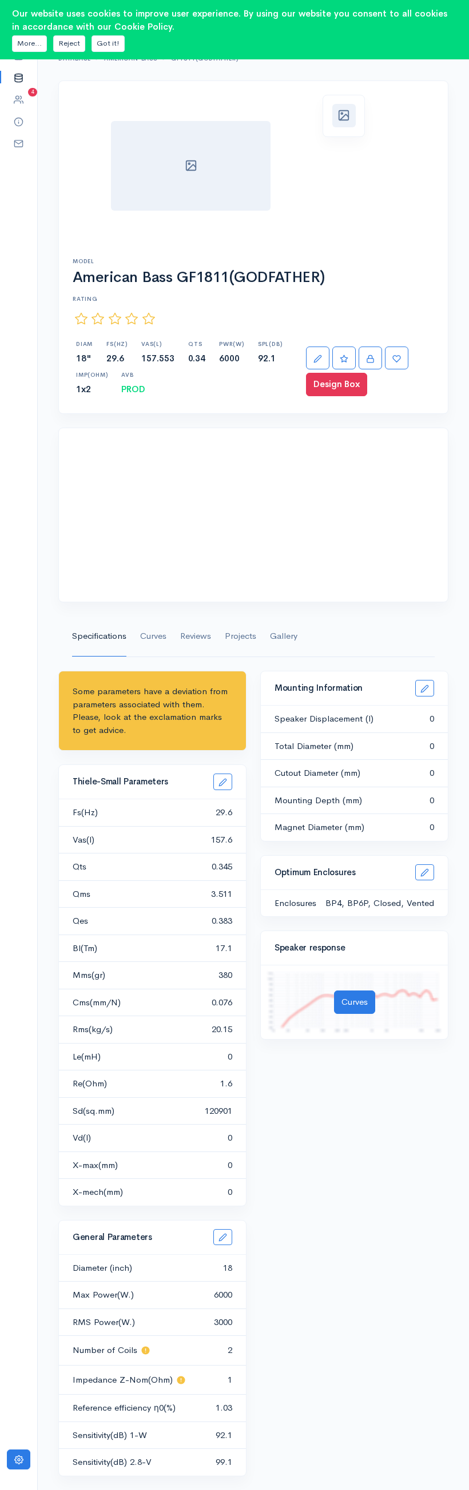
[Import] (370, 358)
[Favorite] (396, 358)
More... (29, 43)
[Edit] (317, 358)
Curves (153, 635)
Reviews (195, 635)
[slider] (115, 319)
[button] (18, 77)
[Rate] (344, 358)
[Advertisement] (253, 515)
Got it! (108, 43)
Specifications (99, 635)
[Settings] (18, 1459)
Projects (240, 635)
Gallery (283, 635)
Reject (69, 43)
